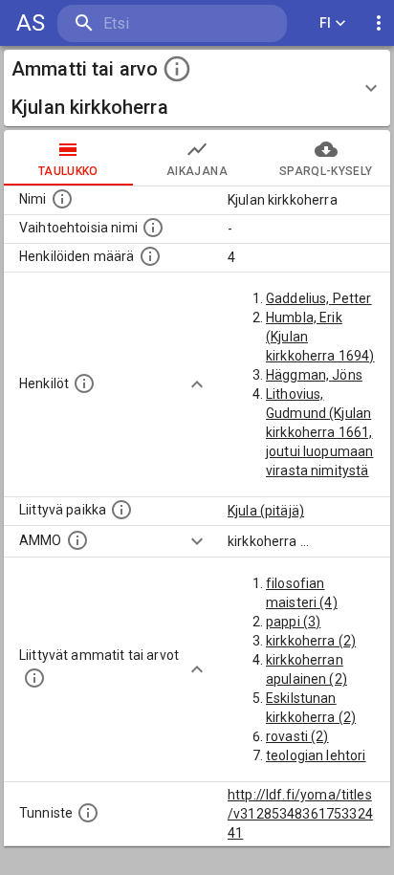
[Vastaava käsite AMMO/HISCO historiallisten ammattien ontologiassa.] (77, 540)
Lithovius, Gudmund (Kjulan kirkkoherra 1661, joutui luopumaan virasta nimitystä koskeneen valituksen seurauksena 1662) (319, 470)
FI (325, 23)
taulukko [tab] (68, 171)
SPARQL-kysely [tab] (325, 171)
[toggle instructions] (177, 69)
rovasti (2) (297, 736)
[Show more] (197, 384)
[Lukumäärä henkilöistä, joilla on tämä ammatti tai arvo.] (150, 256)
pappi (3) (293, 621)
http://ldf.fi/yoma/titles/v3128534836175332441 (300, 814)
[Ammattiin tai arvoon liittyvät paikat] (121, 509)
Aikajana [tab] (197, 171)
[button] (197, 88)
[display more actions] (378, 23)
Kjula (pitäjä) (266, 510)
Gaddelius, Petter (319, 298)
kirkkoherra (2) (311, 640)
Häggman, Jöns (314, 375)
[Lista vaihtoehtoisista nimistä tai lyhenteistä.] (153, 227)
